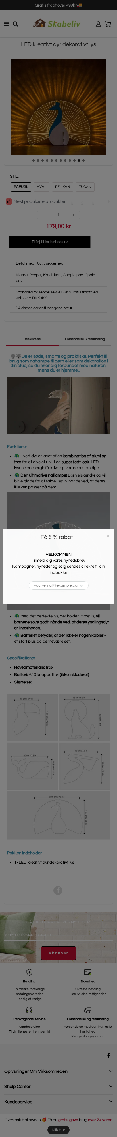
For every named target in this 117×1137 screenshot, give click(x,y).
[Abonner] (81, 585)
